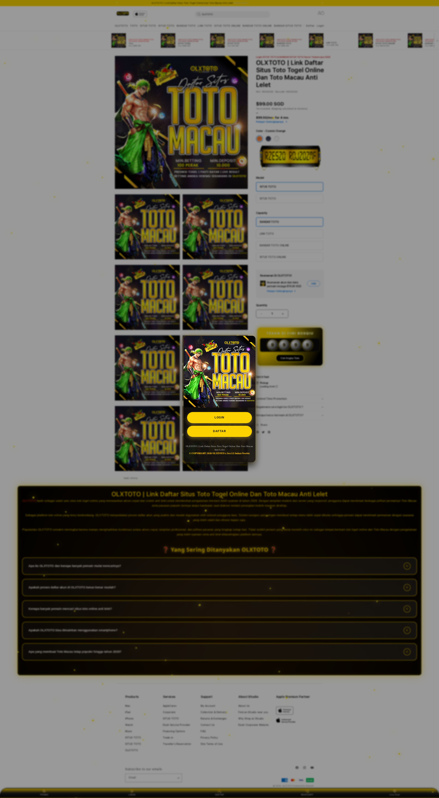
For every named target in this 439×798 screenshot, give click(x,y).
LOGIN (219, 417)
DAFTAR (219, 431)
